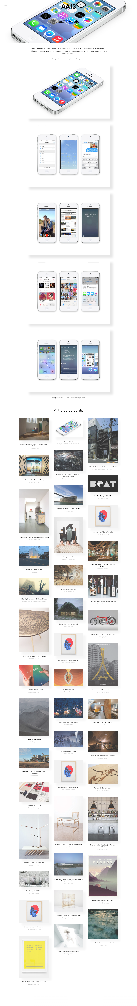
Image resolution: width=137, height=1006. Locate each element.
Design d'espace (108, 469)
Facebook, (61, 59)
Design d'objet (34, 659)
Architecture (96, 469)
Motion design (103, 498)
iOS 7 (71, 53)
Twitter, (67, 59)
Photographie (34, 448)
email (83, 59)
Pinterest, (73, 59)
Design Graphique (63, 444)
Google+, (79, 59)
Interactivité (75, 444)
